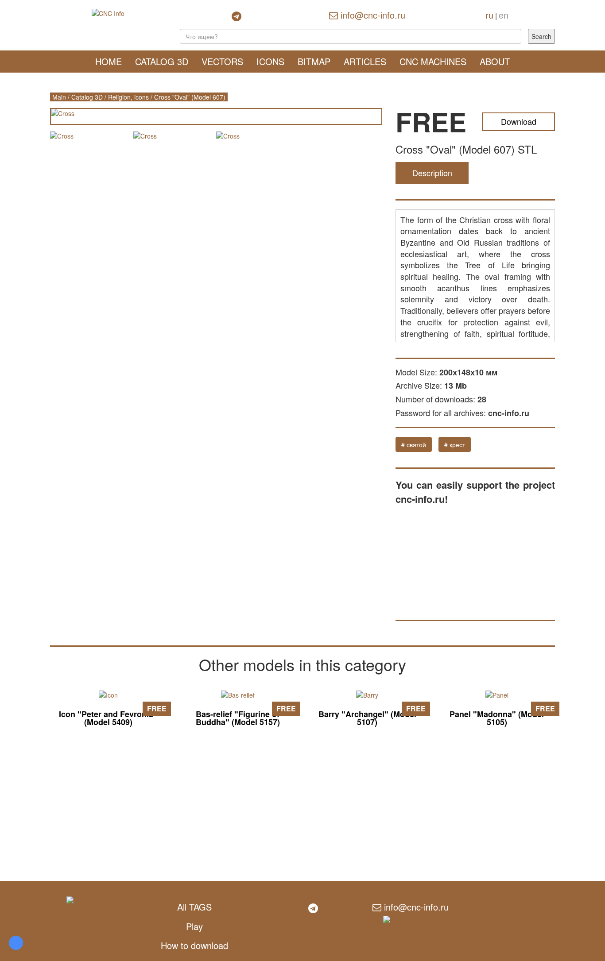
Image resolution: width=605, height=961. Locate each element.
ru (489, 14)
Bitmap (314, 61)
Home (108, 61)
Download (518, 121)
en (503, 14)
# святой (413, 444)
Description (432, 172)
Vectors (222, 61)
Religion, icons (128, 97)
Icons (270, 61)
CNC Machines (432, 61)
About (495, 61)
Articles (365, 61)
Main (59, 97)
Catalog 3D (161, 61)
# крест (454, 444)
